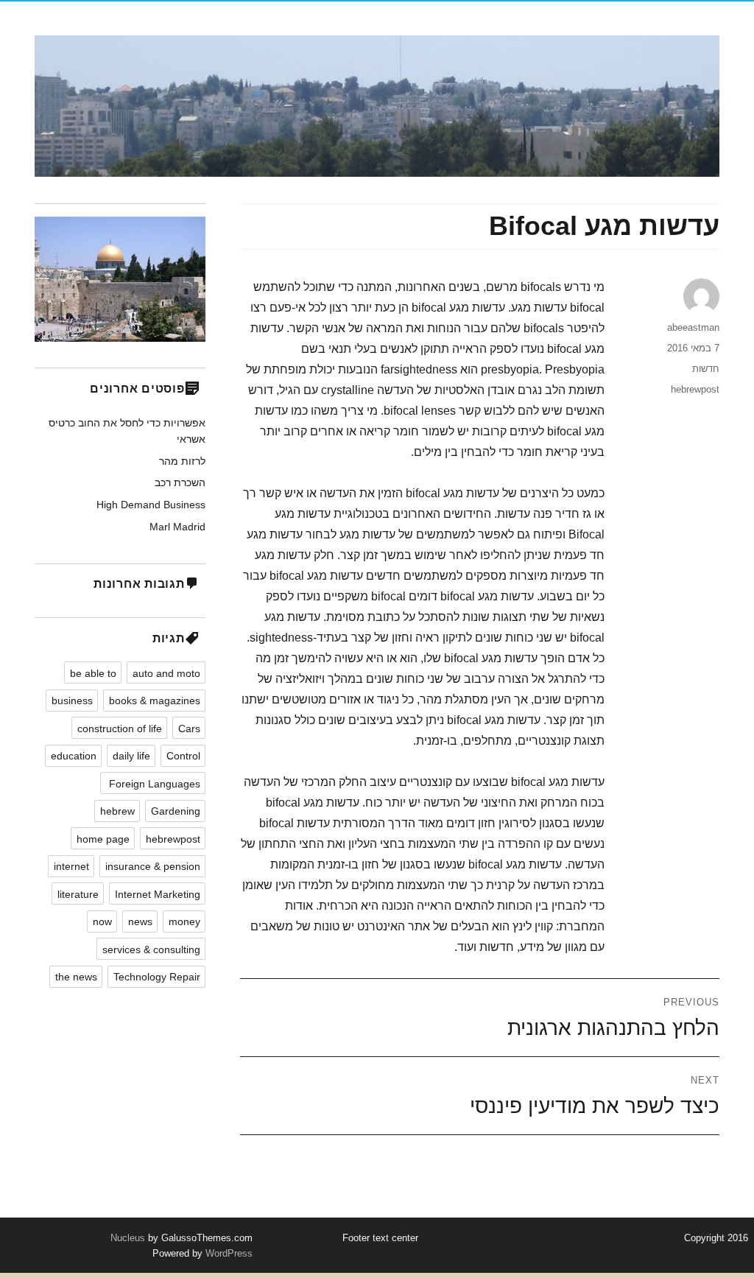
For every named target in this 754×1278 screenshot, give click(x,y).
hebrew (117, 811)
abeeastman (693, 327)
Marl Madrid (177, 527)
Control (183, 756)
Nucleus (127, 1237)
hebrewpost (695, 389)
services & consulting (151, 949)
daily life (131, 756)
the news (76, 977)
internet (71, 866)
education (73, 756)
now (102, 921)
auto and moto (166, 673)
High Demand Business (150, 504)
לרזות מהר (182, 461)
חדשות (705, 368)
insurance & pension (152, 866)
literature (78, 894)
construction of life (119, 728)
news (140, 921)
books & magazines (154, 700)
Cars (189, 728)
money (184, 921)
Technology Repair (156, 977)
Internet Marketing (157, 894)
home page (103, 839)
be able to (93, 673)
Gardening (175, 811)
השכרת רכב (180, 482)
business (72, 700)
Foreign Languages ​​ (153, 784)
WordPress (227, 1253)
